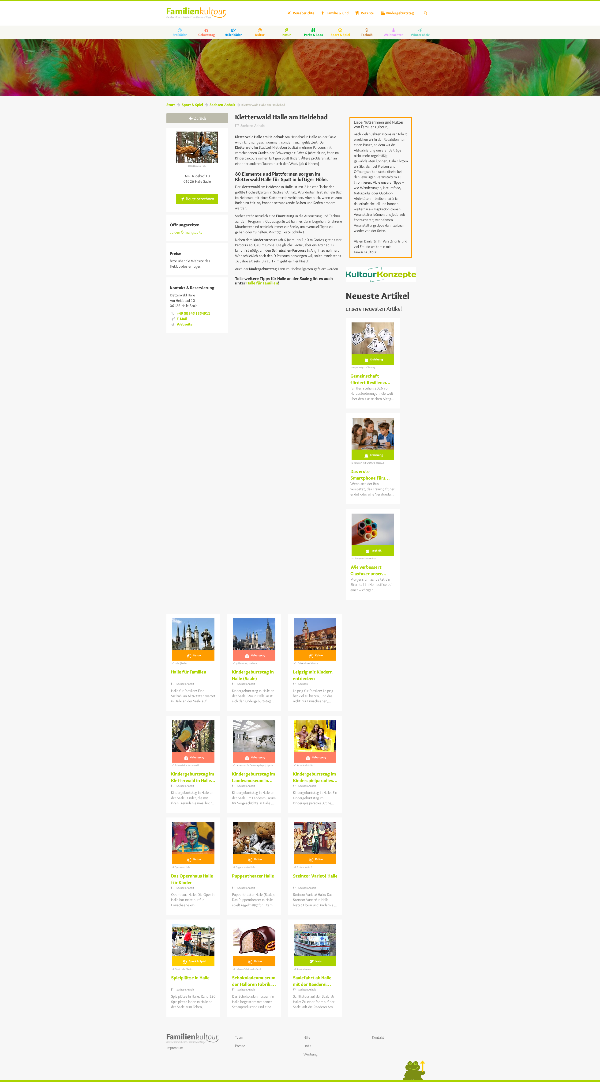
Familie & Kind (337, 13)
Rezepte (367, 13)
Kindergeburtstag (400, 13)
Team (239, 1037)
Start (170, 104)
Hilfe (307, 1037)
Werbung (311, 1054)
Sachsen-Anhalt (222, 104)
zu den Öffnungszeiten (187, 232)
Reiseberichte (303, 13)
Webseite (184, 324)
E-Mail (182, 319)
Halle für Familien (262, 283)
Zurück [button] (199, 118)
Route (199, 198)
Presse (240, 1046)
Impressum (174, 1047)
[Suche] (425, 13)
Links (307, 1046)
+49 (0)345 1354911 (193, 313)
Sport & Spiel (192, 104)
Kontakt (378, 1037)
